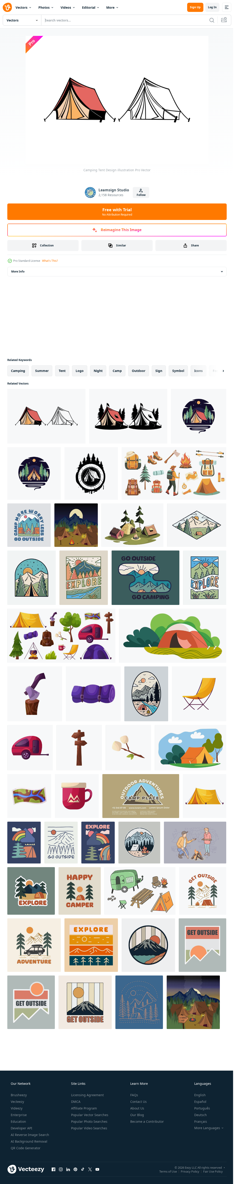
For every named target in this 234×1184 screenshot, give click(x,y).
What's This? (50, 261)
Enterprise (18, 1115)
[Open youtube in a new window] (97, 1169)
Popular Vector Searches (89, 1115)
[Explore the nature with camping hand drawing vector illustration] (146, 693)
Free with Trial (115, 211)
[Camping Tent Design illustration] (46, 416)
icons (198, 371)
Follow (139, 195)
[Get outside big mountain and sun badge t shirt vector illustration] (85, 1002)
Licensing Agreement (87, 1095)
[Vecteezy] (7, 7)
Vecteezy (17, 1101)
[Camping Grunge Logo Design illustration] (91, 473)
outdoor (138, 371)
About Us (137, 1108)
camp (117, 371)
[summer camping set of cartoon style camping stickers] (140, 891)
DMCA (75, 1101)
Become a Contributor (146, 1121)
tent (62, 371)
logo (80, 371)
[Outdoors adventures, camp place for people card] (140, 796)
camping (18, 371)
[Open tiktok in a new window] (83, 1169)
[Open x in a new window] (90, 1169)
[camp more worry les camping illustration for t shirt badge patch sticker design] (29, 525)
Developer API (21, 1128)
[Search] (208, 20)
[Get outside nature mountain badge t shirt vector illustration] (31, 1002)
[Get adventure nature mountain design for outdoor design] (34, 945)
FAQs (134, 1095)
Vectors (21, 7)
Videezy (16, 1108)
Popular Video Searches (89, 1128)
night (98, 371)
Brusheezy (18, 1095)
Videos (66, 7)
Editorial (88, 7)
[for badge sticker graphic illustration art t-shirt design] (24, 842)
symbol (178, 371)
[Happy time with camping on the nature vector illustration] (196, 525)
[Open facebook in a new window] (53, 1169)
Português (199, 1108)
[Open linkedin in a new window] (68, 1169)
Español (197, 1101)
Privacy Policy (186, 1171)
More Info (17, 271)
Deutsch (197, 1115)
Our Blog (137, 1115)
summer (42, 371)
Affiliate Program (83, 1108)
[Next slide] (216, 370)
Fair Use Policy (209, 1171)
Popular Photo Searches (89, 1121)
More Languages (204, 1128)
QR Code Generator (25, 1148)
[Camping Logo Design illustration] (198, 416)
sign (158, 371)
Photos (44, 7)
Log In (209, 7)
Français (197, 1121)
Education (18, 1121)
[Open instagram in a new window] (61, 1169)
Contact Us (138, 1101)
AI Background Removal (28, 1141)
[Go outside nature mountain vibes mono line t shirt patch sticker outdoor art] (61, 842)
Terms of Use (164, 1171)
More (110, 7)
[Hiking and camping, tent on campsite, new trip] (172, 636)
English (197, 1095)
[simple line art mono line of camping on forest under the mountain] (139, 1002)
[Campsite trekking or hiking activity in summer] (190, 747)
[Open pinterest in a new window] (75, 1169)
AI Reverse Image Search (29, 1135)
